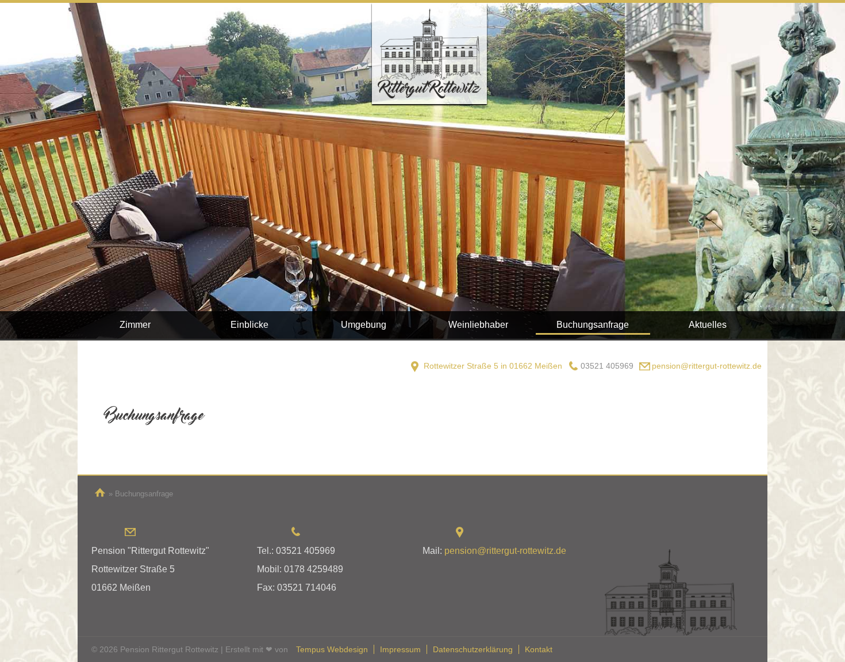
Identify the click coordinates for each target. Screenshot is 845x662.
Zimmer (135, 325)
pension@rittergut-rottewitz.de (707, 365)
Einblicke (249, 325)
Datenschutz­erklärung (473, 649)
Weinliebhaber (478, 325)
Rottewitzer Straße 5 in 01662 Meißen (493, 365)
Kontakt (538, 649)
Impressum (400, 649)
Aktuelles (708, 325)
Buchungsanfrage (592, 325)
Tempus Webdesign (332, 649)
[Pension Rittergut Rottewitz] (429, 53)
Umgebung (363, 325)
